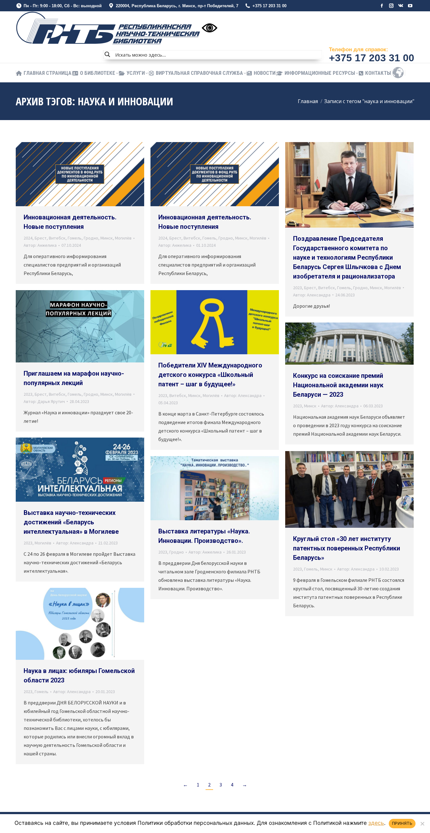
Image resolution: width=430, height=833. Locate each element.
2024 (28, 238)
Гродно (91, 238)
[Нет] (422, 823)
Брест (41, 238)
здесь (376, 822)
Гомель (75, 238)
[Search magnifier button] (107, 54)
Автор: (40, 245)
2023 (297, 287)
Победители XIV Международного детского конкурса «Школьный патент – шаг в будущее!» (210, 374)
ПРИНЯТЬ (402, 823)
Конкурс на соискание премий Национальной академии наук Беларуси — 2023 (338, 385)
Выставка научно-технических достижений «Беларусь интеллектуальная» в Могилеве (71, 522)
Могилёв (123, 238)
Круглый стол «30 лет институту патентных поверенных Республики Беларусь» (346, 548)
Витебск (57, 238)
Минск (106, 238)
